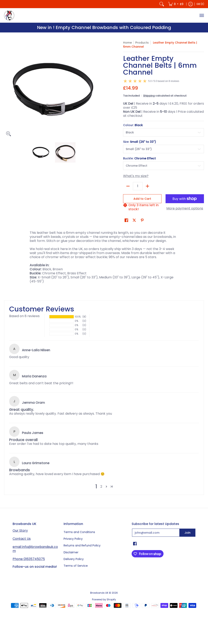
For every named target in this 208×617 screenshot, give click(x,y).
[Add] (147, 186)
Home (127, 43)
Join (187, 533)
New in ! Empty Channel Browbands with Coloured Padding (104, 27)
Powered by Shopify (104, 599)
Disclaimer (71, 552)
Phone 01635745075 (29, 559)
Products (142, 43)
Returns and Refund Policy (82, 545)
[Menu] (201, 15)
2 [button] (101, 486)
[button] (126, 220)
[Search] (161, 4)
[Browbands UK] (9, 15)
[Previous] (6, 89)
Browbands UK (99, 592)
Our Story (20, 530)
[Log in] (190, 4)
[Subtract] (128, 186)
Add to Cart (142, 199)
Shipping (149, 95)
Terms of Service (76, 566)
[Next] (99, 89)
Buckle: (139, 158)
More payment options (184, 208)
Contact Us (22, 538)
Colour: (133, 125)
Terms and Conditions (79, 532)
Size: (139, 142)
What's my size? (135, 176)
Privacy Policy (73, 539)
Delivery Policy (74, 559)
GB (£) (200, 4)
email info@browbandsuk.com (35, 548)
